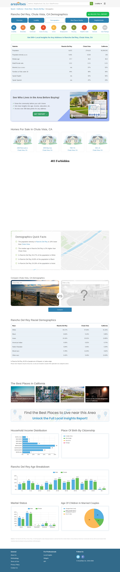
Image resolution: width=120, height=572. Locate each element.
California (20, 9)
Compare (60, 309)
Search (13, 9)
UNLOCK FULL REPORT (98, 14)
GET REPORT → (40, 114)
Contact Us (14, 568)
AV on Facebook (82, 556)
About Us (13, 555)
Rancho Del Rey (39, 9)
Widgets (46, 558)
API (45, 561)
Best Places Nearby (77, 20)
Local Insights (48, 555)
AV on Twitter (78, 556)
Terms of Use (15, 561)
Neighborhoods (99, 20)
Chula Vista (28, 9)
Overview (19, 20)
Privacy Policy (15, 564)
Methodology (15, 558)
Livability (97, 3)
